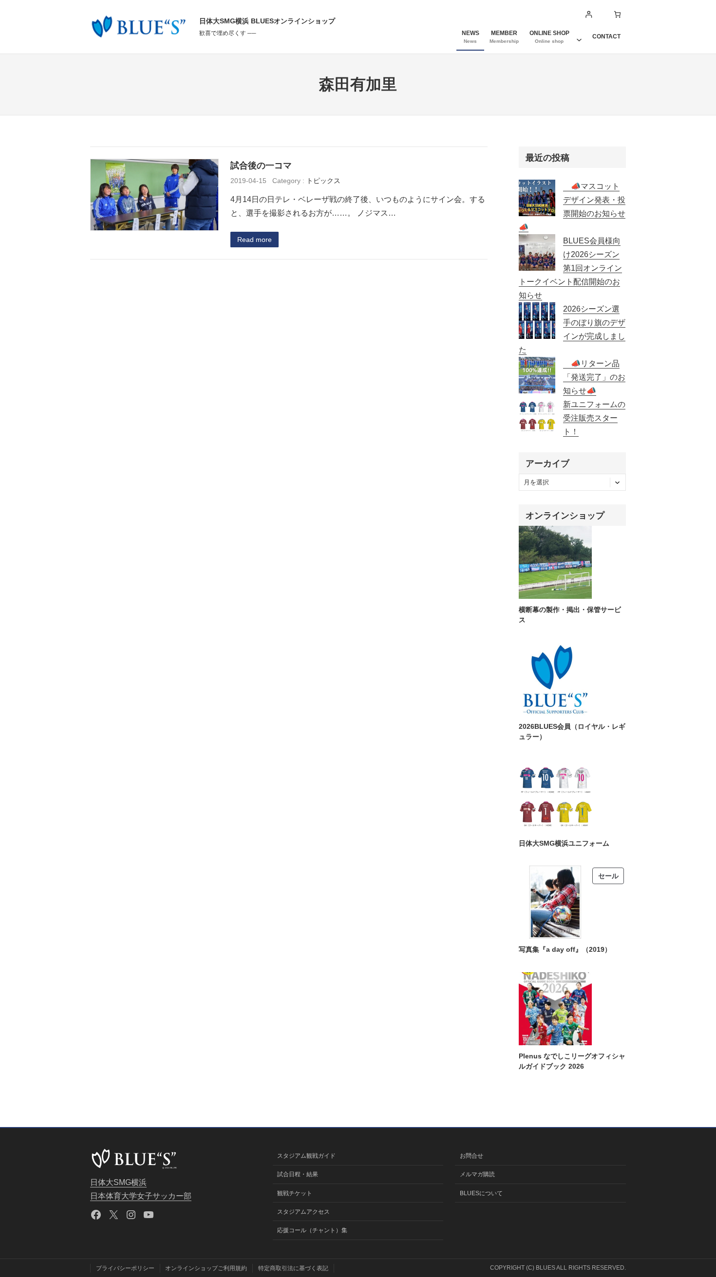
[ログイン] (588, 14)
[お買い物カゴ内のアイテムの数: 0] (617, 14)
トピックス (323, 181)
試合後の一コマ (261, 165)
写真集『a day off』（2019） (565, 949)
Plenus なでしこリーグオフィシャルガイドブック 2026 (572, 1061)
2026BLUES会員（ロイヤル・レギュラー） (572, 731)
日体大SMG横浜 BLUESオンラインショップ (267, 21)
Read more (254, 239)
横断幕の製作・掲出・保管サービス (570, 615)
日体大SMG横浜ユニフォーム (564, 843)
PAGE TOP (692, 1230)
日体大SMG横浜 (118, 1182)
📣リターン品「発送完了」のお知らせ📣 (594, 377)
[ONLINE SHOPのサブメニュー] (579, 36)
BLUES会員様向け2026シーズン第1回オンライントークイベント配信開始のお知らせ (570, 268)
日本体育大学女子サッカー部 (140, 1196)
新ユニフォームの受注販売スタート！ (594, 418)
